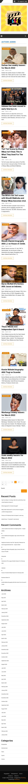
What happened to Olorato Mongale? (9, 506)
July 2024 (3, 627)
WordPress (17, 779)
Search (3, 488)
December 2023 (4, 649)
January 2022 (4, 734)
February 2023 (4, 686)
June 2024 (3, 631)
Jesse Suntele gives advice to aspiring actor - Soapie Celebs (13, 529)
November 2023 (4, 653)
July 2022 (3, 712)
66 (3, 484)
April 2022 (3, 723)
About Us (16, 775)
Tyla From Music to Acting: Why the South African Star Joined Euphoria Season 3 (13, 501)
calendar (3, 568)
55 (12, 482)
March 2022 (4, 727)
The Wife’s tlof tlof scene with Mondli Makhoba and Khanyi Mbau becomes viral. (13, 198)
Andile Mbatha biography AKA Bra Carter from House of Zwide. (13, 583)
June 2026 (3, 594)
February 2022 (4, 731)
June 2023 (3, 671)
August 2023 (4, 664)
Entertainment (6, 48)
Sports (2, 755)
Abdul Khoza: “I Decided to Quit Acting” (10, 519)
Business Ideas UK (5, 577)
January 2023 (4, 690)
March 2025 (4, 605)
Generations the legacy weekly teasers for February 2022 (13, 562)
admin (3, 70)
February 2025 (4, 608)
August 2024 (4, 623)
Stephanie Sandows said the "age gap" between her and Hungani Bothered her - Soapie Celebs (13, 543)
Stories (3, 759)
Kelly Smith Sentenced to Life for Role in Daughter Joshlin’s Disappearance (12, 510)
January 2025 (4, 612)
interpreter (3, 556)
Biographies (5, 224)
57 (19, 482)
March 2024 (4, 638)
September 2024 (5, 619)
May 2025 (3, 597)
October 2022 (4, 701)
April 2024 (3, 634)
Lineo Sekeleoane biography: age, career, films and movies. (12, 536)
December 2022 (4, 694)
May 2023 (3, 675)
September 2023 (5, 660)
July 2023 (3, 668)
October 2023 (4, 657)
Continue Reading (7, 80)
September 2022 (5, 705)
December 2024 (4, 616)
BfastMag (23, 777)
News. (2, 751)
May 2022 (3, 720)
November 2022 (4, 697)
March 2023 (4, 682)
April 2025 (3, 601)
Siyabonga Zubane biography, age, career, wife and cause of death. (12, 550)
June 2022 (3, 716)
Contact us (10, 775)
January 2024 (4, 645)
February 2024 (4, 642)
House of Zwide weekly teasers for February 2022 (12, 572)
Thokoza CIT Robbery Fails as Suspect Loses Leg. (12, 515)
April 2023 (3, 679)
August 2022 (4, 708)
